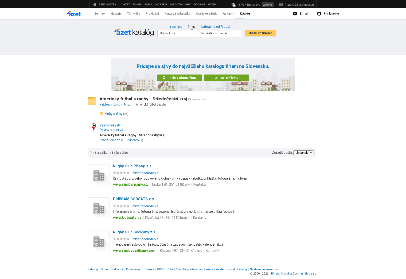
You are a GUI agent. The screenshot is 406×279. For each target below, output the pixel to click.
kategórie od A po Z (215, 26)
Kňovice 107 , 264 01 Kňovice (181, 250)
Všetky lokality (110, 125)
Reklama (117, 269)
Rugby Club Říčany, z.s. (132, 166)
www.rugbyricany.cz (130, 184)
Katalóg (93, 269)
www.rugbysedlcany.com (134, 250)
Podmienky (133, 269)
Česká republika (111, 130)
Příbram (133, 140)
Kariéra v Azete (214, 269)
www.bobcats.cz (127, 217)
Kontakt (237, 269)
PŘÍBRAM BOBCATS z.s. (134, 199)
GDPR (160, 269)
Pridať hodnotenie (145, 173)
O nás (105, 269)
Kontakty (200, 184)
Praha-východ (110, 140)
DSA (170, 269)
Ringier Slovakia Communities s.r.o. (294, 273)
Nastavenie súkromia (264, 269)
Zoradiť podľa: (282, 152)
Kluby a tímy (113, 114)
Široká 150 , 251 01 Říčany (171, 184)
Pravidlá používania (188, 269)
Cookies (149, 269)
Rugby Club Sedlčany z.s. (134, 232)
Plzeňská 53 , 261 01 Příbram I (167, 218)
